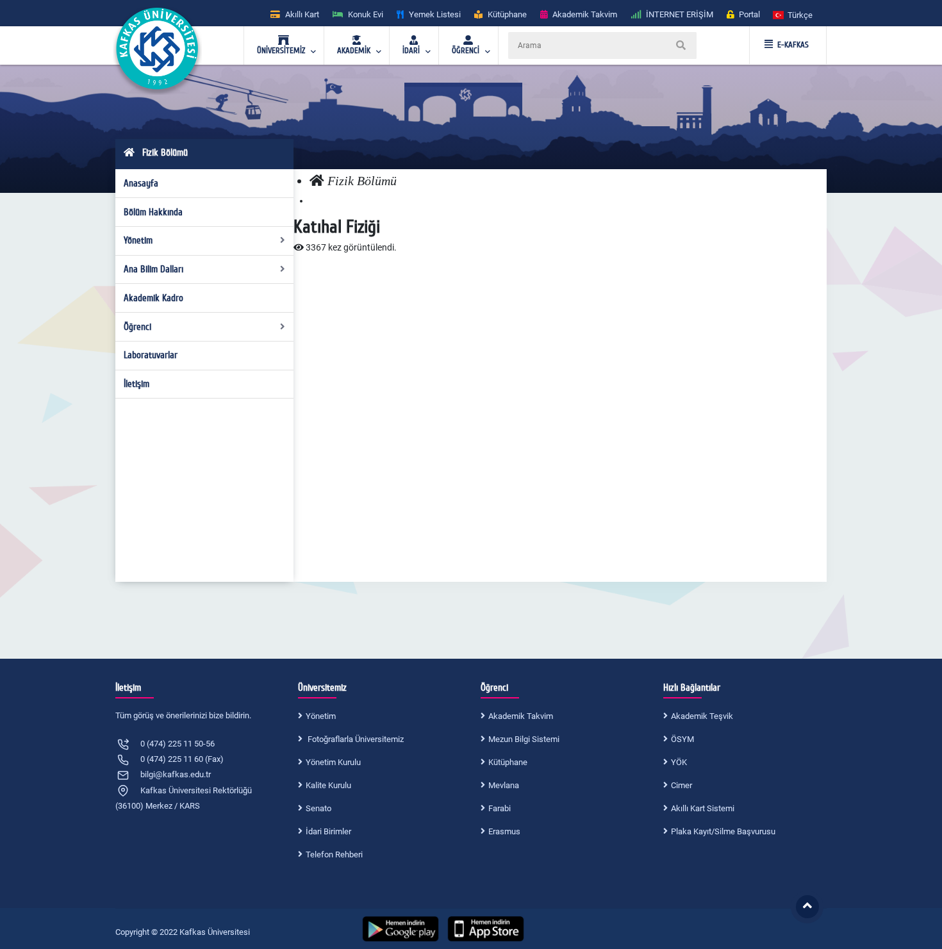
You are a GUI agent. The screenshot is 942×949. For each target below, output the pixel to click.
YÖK (679, 762)
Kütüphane (507, 762)
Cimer (681, 785)
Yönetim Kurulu (333, 762)
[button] (793, 14)
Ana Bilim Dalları (153, 269)
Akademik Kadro (153, 298)
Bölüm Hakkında (153, 212)
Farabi (499, 808)
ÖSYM (682, 739)
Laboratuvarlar (151, 355)
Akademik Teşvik (702, 716)
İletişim (136, 384)
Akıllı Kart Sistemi (702, 808)
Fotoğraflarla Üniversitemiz (355, 739)
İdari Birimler (328, 831)
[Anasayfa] (317, 181)
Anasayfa (141, 183)
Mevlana (503, 785)
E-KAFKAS (793, 45)
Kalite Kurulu (328, 785)
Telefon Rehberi (334, 854)
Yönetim (138, 240)
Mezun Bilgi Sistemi (523, 739)
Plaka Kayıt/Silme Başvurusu (723, 831)
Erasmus (504, 831)
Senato (318, 808)
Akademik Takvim (520, 716)
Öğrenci (137, 327)
